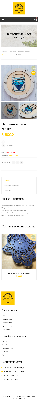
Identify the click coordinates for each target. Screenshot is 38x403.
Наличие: (4, 152)
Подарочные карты (7, 348)
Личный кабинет (7, 345)
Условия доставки (7, 319)
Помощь (4, 341)
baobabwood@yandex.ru (14, 371)
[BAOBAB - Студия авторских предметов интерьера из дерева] (19, 8)
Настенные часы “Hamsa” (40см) (19, 273)
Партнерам (5, 351)
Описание (7, 180)
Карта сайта (5, 355)
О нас (3, 316)
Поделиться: (5, 162)
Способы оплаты (7, 322)
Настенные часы (24, 52)
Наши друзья (6, 329)
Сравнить (9, 145)
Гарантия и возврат (7, 326)
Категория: (4, 156)
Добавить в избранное (13, 142)
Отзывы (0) (7, 191)
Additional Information (11, 185)
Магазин (13, 52)
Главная (4, 52)
